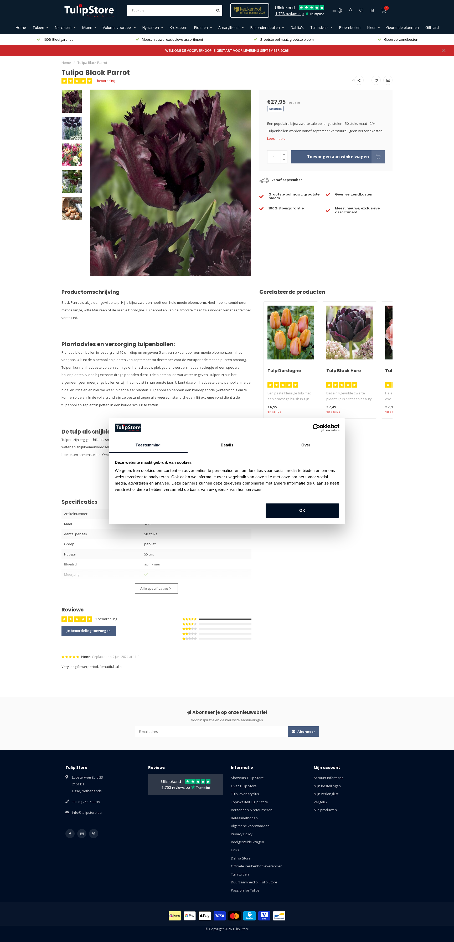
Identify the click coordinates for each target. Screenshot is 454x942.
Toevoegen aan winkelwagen (338, 156)
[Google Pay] (190, 915)
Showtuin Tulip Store (247, 777)
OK (302, 510)
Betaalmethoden (244, 818)
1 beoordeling (104, 81)
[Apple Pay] (204, 915)
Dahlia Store (241, 858)
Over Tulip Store (244, 786)
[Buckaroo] (264, 915)
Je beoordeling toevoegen (89, 630)
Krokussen (178, 27)
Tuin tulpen (240, 874)
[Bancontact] (279, 915)
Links (235, 850)
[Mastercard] (234, 915)
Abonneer (306, 731)
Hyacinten (150, 27)
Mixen (87, 27)
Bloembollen (349, 27)
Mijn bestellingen (327, 786)
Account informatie (329, 777)
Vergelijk (320, 802)
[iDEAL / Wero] (175, 915)
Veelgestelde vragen (247, 842)
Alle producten (325, 809)
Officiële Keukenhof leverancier (256, 866)
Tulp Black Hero (343, 371)
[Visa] (220, 915)
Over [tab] (305, 445)
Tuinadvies (319, 27)
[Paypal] (249, 915)
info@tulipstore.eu (87, 812)
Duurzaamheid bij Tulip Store (254, 882)
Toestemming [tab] (148, 445)
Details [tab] (227, 445)
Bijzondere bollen (265, 27)
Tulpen (38, 27)
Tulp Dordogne (284, 371)
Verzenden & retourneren (251, 809)
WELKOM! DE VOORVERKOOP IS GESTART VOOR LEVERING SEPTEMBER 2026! (227, 50)
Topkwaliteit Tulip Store (249, 802)
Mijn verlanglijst (326, 793)
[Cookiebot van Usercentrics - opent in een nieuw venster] (316, 428)
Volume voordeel (117, 27)
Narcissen (63, 27)
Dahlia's (297, 27)
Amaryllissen (229, 27)
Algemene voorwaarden (250, 825)
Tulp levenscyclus (245, 793)
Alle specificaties (154, 588)
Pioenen (201, 27)
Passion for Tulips (245, 890)
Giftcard (432, 27)
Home (21, 27)
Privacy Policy (241, 834)
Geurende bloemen (402, 27)
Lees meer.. (276, 138)
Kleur (371, 27)
